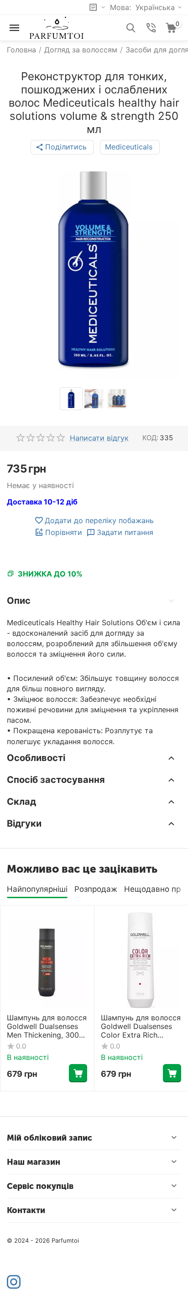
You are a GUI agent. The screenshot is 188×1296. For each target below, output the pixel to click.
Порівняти (63, 532)
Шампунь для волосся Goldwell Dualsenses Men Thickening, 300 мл (47, 1026)
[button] (62, 147)
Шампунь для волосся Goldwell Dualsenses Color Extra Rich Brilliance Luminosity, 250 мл (141, 1026)
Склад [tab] (21, 801)
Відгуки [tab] (24, 823)
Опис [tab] (19, 600)
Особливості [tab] (36, 757)
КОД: (150, 437)
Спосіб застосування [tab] (56, 779)
